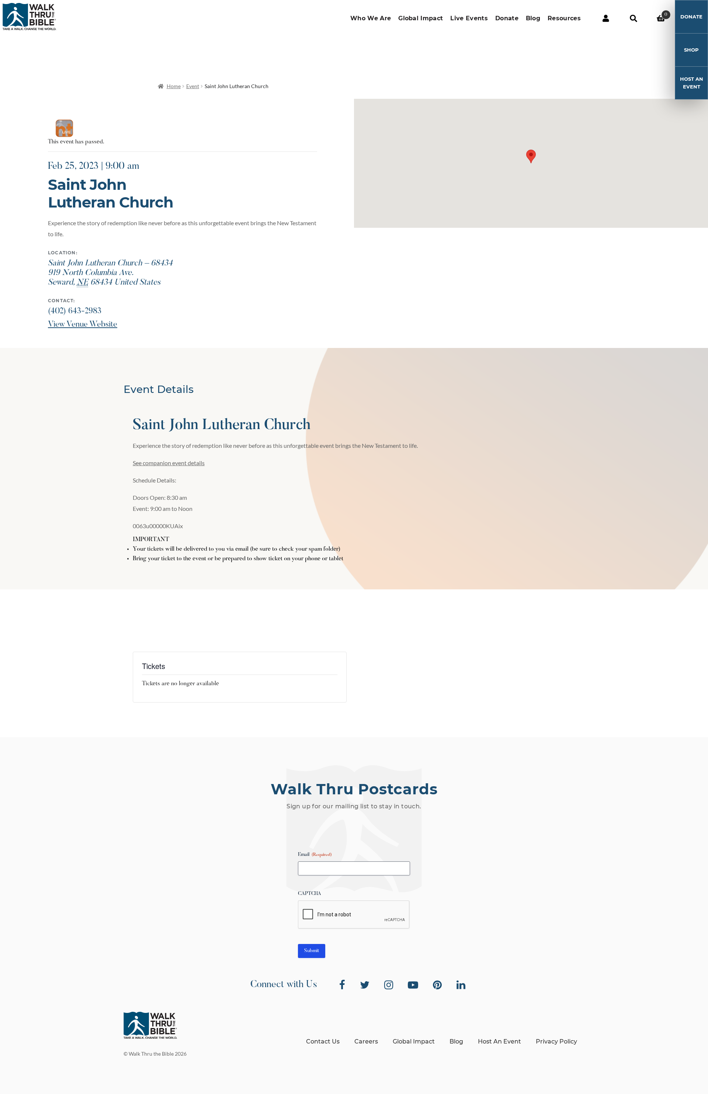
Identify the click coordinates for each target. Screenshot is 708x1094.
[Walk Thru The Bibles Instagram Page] (388, 985)
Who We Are (370, 18)
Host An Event (691, 83)
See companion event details (169, 462)
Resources (564, 18)
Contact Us (323, 1041)
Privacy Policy (556, 1041)
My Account (606, 18)
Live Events (469, 18)
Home (174, 86)
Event (192, 86)
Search (633, 18)
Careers (366, 1041)
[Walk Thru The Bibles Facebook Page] (342, 985)
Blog (533, 18)
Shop (691, 50)
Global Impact (420, 18)
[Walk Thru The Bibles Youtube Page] (413, 985)
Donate (506, 18)
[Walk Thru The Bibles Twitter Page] (364, 985)
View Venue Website (82, 325)
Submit (311, 951)
